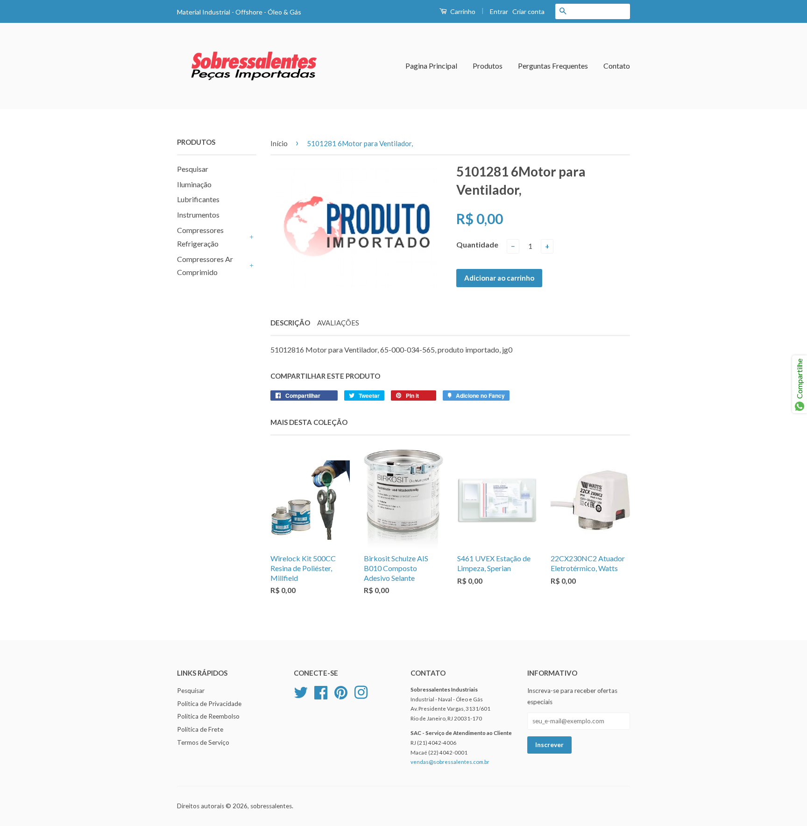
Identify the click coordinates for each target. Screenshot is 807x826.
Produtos (488, 65)
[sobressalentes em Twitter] (301, 691)
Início (279, 143)
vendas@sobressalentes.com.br (450, 762)
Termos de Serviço (203, 742)
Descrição (290, 322)
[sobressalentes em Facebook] (321, 691)
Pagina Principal (431, 65)
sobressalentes (271, 806)
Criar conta (528, 11)
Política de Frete (200, 729)
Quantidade (477, 244)
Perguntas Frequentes (553, 65)
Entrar (499, 11)
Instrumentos (198, 214)
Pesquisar (192, 168)
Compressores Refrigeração (200, 237)
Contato (616, 65)
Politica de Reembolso (208, 716)
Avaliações (338, 322)
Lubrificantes (198, 199)
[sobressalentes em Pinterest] (341, 691)
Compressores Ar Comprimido (205, 265)
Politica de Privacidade (209, 703)
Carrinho (462, 11)
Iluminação (194, 184)
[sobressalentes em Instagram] (361, 691)
